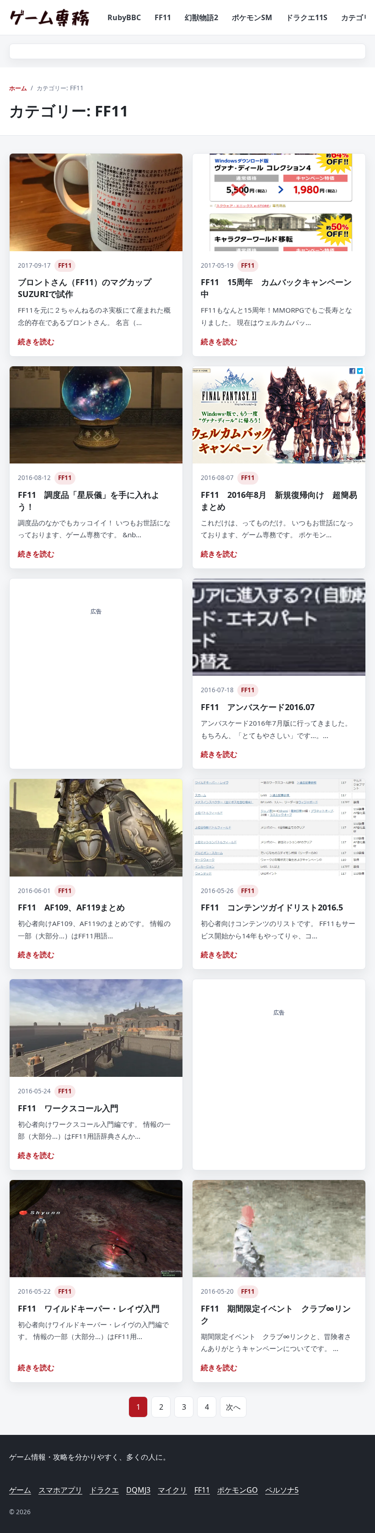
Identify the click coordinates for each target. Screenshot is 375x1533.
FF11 (163, 17)
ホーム (18, 88)
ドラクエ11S (306, 17)
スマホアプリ (60, 1490)
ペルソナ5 (282, 1490)
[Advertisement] (96, 679)
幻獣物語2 (201, 17)
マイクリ (172, 1490)
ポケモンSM (252, 17)
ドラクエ (104, 1490)
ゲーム (20, 1490)
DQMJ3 (138, 1490)
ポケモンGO (237, 1490)
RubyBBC (124, 17)
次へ (233, 1407)
